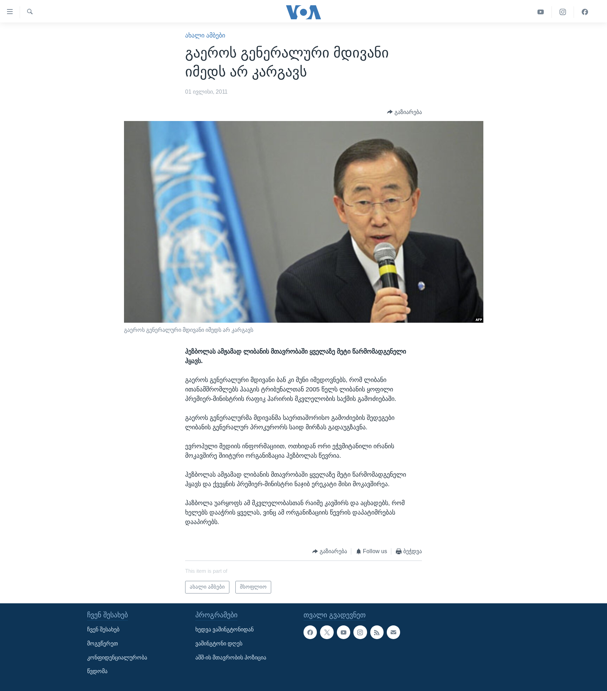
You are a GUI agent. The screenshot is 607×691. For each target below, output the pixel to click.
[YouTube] (541, 12)
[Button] (404, 112)
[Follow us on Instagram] (360, 632)
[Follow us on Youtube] (343, 632)
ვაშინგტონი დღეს (218, 643)
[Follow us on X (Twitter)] (326, 632)
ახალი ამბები (205, 35)
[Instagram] (563, 12)
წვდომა (97, 671)
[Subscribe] (393, 632)
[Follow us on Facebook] (310, 632)
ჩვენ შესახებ (103, 629)
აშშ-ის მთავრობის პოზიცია (230, 657)
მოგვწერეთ (102, 643)
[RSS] (377, 632)
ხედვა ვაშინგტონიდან (224, 629)
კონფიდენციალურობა (117, 657)
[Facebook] (585, 12)
